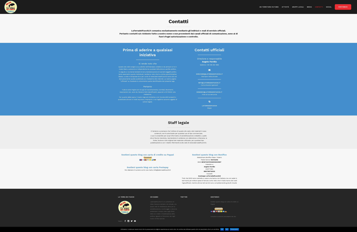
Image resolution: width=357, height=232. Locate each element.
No (227, 229)
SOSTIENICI (343, 7)
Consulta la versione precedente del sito (223, 216)
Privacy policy (234, 229)
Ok (222, 229)
